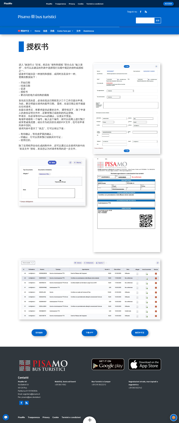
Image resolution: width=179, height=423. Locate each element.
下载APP (89, 333)
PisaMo (49, 4)
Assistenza (88, 31)
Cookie (80, 4)
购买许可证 (139, 333)
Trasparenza (60, 4)
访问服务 (39, 333)
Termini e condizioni (94, 4)
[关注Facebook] (141, 12)
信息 (45, 31)
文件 (78, 31)
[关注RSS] (146, 12)
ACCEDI (168, 4)
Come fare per (64, 31)
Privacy (72, 4)
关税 (52, 31)
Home (37, 31)
